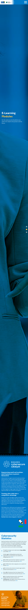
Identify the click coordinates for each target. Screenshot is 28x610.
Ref (9, 551)
